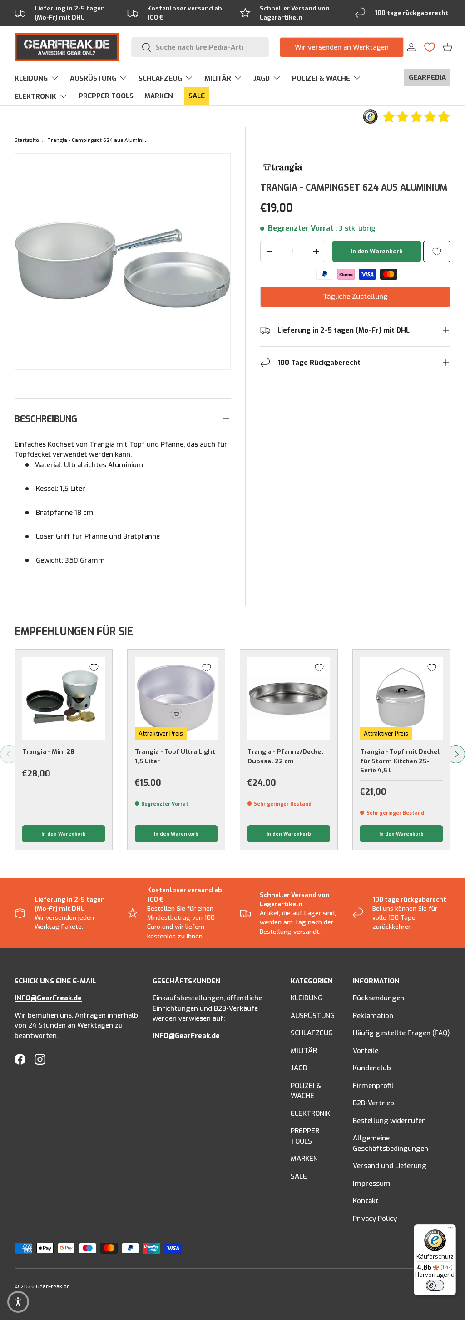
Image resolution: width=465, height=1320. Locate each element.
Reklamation (373, 1015)
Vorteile (365, 1050)
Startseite (27, 140)
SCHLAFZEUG (312, 1033)
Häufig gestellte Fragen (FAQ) (401, 1033)
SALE (196, 96)
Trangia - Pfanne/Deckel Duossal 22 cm (285, 756)
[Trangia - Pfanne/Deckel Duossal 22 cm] (288, 698)
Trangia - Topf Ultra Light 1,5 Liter (175, 756)
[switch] (435, 1285)
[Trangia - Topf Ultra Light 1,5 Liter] (176, 698)
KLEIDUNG (306, 998)
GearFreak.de (53, 1286)
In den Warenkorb (377, 251)
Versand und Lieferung (389, 1165)
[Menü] (450, 1229)
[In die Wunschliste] (436, 251)
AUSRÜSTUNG (313, 1015)
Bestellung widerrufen (389, 1120)
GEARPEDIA (427, 77)
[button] (447, 47)
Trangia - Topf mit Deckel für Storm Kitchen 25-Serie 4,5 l (400, 760)
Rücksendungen (378, 998)
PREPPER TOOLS (106, 96)
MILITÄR (304, 1050)
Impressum (372, 1183)
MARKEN (158, 96)
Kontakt (366, 1200)
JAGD (299, 1068)
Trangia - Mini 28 (48, 751)
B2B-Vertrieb (373, 1103)
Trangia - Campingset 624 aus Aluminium (98, 140)
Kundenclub (372, 1068)
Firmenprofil (373, 1085)
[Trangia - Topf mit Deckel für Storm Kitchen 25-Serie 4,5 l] (401, 698)
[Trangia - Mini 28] (63, 698)
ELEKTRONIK (310, 1113)
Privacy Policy (375, 1218)
